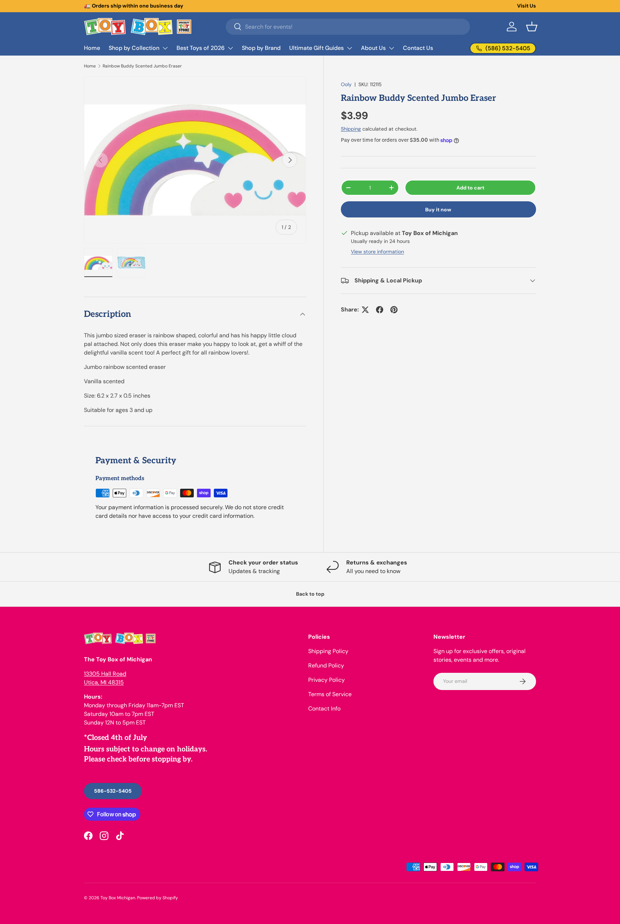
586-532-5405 (113, 791)
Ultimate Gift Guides (316, 48)
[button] (532, 26)
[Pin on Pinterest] (394, 309)
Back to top (310, 594)
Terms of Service (330, 694)
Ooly (346, 84)
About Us (373, 48)
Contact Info (324, 708)
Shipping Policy (328, 651)
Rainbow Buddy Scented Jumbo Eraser (142, 66)
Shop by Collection (134, 48)
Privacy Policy (326, 680)
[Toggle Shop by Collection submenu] (165, 48)
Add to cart (470, 187)
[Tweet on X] (365, 309)
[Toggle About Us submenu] (391, 48)
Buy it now (438, 209)
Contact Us (418, 48)
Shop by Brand (261, 48)
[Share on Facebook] (379, 309)
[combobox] (348, 27)
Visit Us (526, 6)
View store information (377, 251)
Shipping (351, 129)
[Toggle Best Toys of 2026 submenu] (230, 48)
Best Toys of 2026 (201, 48)
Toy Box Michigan (117, 898)
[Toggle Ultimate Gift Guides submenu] (349, 48)
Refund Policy (326, 665)
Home (92, 48)
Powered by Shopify (157, 898)
